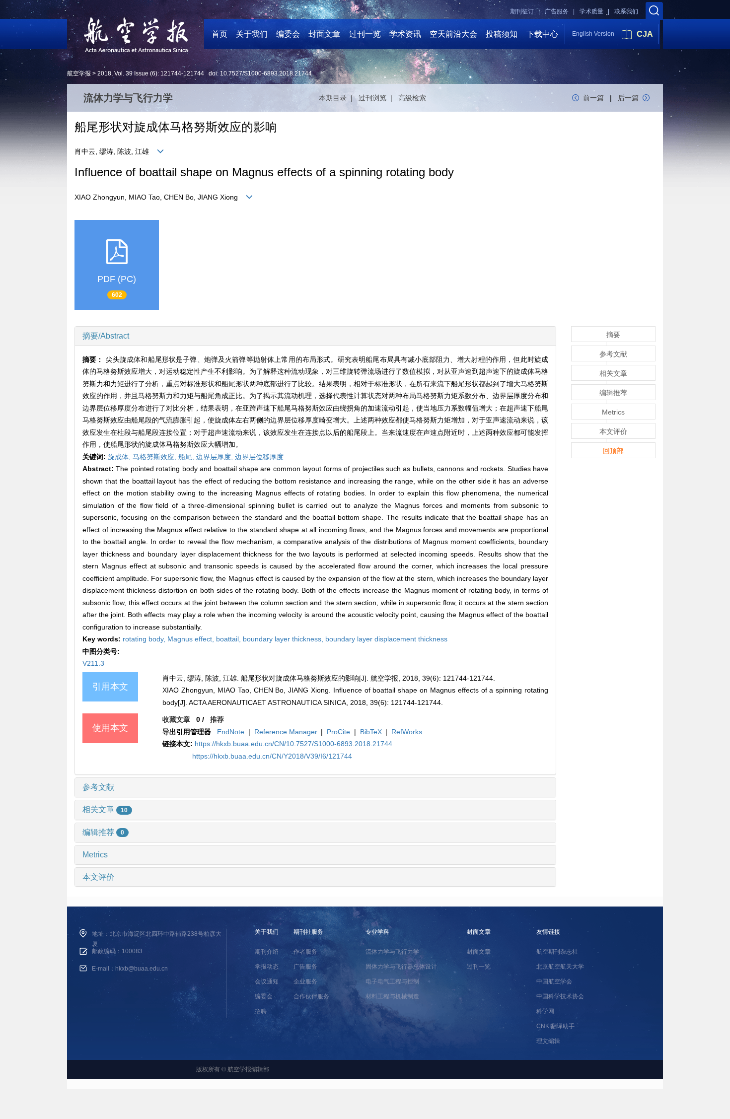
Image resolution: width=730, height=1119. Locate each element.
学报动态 (267, 966)
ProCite (338, 732)
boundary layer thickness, (284, 639)
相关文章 (105, 809)
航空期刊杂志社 (557, 951)
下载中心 (542, 34)
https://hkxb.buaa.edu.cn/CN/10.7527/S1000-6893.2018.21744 (293, 744)
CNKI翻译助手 (555, 1026)
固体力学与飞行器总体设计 (401, 966)
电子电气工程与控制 (392, 981)
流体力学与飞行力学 (392, 951)
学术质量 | (594, 11)
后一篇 (628, 98)
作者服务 (305, 951)
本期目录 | (338, 98)
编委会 (288, 34)
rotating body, (145, 639)
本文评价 (98, 877)
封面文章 (324, 34)
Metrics (95, 854)
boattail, (229, 639)
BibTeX (371, 732)
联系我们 (626, 11)
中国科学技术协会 (560, 996)
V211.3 (93, 663)
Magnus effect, (191, 639)
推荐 (217, 719)
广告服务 (305, 966)
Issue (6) (145, 73)
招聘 (261, 1011)
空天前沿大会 (453, 34)
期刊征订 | (525, 11)
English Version (593, 33)
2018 (104, 73)
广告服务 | (560, 11)
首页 (219, 34)
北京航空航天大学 (560, 966)
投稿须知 (501, 34)
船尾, (187, 457)
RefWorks (406, 732)
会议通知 (267, 981)
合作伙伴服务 (311, 996)
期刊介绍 (267, 951)
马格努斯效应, (155, 457)
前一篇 (593, 98)
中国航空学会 (554, 981)
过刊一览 (365, 34)
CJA (645, 34)
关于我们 (252, 34)
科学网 (545, 1011)
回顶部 (613, 451)
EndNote (230, 732)
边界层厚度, (215, 457)
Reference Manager (285, 732)
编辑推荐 (103, 832)
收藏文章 (176, 719)
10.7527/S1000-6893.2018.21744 (266, 73)
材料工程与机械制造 (392, 996)
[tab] (315, 336)
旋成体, (120, 457)
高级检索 (412, 98)
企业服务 (305, 981)
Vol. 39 (123, 73)
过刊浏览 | (377, 98)
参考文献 (98, 787)
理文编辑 (548, 1041)
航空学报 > (81, 73)
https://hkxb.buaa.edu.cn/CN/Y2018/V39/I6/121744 (272, 756)
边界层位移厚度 (259, 457)
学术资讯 (405, 34)
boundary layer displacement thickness (386, 639)
